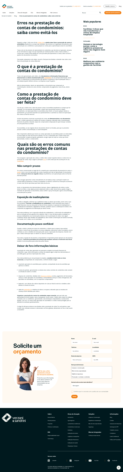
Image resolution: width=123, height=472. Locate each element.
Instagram (76, 460)
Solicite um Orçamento (113, 12)
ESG (32, 12)
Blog (120, 6)
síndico (19, 172)
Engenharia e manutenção (95, 420)
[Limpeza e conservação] (91, 367)
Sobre (4, 12)
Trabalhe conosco (110, 6)
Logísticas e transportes (73, 436)
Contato (112, 420)
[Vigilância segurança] (91, 373)
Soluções (11, 12)
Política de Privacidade (115, 439)
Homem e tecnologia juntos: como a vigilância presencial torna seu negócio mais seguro (94, 48)
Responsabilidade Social (53, 435)
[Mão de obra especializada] (91, 370)
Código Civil (41, 42)
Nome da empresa (76, 356)
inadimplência (27, 289)
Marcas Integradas (41, 12)
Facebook (114, 460)
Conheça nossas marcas (94, 435)
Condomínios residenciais (74, 423)
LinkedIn (54, 460)
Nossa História (51, 417)
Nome (73, 338)
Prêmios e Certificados (53, 427)
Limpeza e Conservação (94, 417)
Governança (50, 438)
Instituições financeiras (73, 439)
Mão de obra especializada (95, 423)
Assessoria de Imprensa (115, 423)
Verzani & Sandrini (6, 16)
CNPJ (93, 356)
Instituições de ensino (73, 433)
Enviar (74, 396)
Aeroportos (70, 417)
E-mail (94, 338)
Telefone (73, 347)
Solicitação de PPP (114, 427)
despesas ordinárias (46, 276)
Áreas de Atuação (22, 12)
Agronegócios (71, 420)
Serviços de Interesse (77, 364)
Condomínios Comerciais (74, 427)
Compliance (113, 433)
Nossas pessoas (51, 420)
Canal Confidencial (114, 436)
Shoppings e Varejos (72, 446)
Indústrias (70, 430)
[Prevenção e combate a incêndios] (91, 376)
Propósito (50, 423)
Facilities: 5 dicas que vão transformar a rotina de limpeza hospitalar (93, 32)
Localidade (95, 347)
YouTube (96, 460)
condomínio (20, 161)
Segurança (91, 427)
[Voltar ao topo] (119, 468)
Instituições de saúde (73, 443)
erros (44, 159)
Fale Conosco (54, 12)
